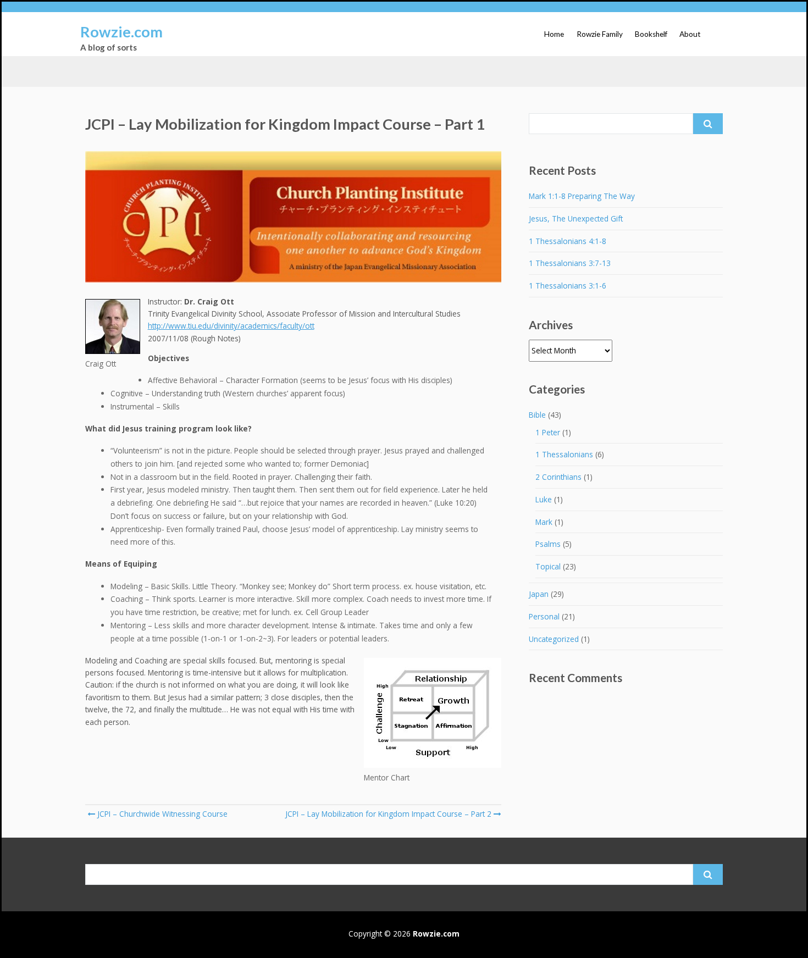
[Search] (708, 123)
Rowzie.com (121, 32)
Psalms (548, 544)
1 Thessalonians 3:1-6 (567, 285)
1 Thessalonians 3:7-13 (570, 263)
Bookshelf (651, 34)
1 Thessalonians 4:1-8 (567, 241)
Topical (548, 566)
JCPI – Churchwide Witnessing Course (161, 814)
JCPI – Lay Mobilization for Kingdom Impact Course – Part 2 (388, 814)
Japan (539, 594)
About (690, 34)
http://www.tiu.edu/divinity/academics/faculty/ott (231, 325)
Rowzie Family (600, 34)
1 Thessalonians (564, 454)
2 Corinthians (558, 477)
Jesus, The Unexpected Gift (576, 218)
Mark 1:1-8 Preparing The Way (582, 196)
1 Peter (547, 432)
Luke (543, 499)
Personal (544, 616)
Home (554, 34)
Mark (543, 522)
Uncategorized (554, 639)
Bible (537, 414)
